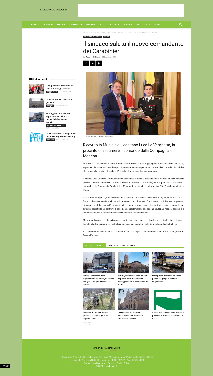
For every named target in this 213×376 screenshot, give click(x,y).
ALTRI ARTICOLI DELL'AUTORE (121, 245)
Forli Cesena (75, 24)
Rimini (157, 24)
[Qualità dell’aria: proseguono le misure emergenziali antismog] (36, 137)
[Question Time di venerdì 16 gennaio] (36, 103)
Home (34, 24)
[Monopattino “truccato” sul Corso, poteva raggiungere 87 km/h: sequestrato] (168, 262)
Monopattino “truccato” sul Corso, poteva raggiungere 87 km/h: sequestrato (166, 279)
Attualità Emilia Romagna (101, 32)
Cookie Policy (122, 363)
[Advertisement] (131, 10)
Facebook (109, 366)
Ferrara (61, 24)
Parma (102, 24)
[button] (180, 25)
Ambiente (50, 140)
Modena (90, 24)
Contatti (87, 363)
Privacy (111, 363)
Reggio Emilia (143, 24)
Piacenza (114, 24)
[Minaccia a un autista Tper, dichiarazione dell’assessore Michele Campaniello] (133, 299)
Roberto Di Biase (93, 57)
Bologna (48, 24)
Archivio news (99, 363)
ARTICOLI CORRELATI (94, 245)
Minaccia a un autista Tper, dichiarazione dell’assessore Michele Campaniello (130, 316)
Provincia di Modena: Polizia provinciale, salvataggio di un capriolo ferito (95, 316)
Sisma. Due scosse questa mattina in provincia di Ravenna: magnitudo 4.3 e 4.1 (168, 316)
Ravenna (127, 24)
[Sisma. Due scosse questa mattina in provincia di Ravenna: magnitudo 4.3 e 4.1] (168, 299)
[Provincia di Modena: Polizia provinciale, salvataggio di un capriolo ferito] (99, 299)
